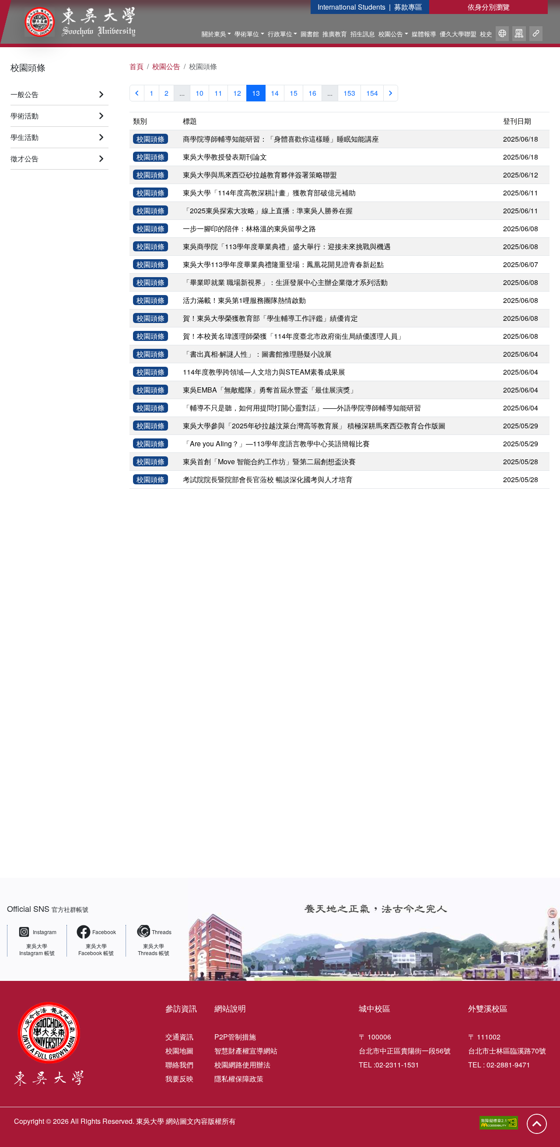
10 (199, 93)
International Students (351, 7)
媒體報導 (424, 33)
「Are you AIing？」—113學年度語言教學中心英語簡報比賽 (276, 443)
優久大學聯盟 (458, 33)
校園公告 (390, 33)
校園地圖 (179, 1051)
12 (237, 93)
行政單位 (280, 33)
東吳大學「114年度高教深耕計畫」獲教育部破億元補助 (269, 193)
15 (294, 93)
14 (275, 93)
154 (372, 93)
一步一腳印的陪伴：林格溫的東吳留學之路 (249, 228)
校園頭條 (28, 67)
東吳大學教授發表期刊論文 (225, 157)
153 (349, 93)
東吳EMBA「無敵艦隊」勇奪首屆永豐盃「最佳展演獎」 (270, 390)
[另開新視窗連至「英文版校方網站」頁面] (502, 35)
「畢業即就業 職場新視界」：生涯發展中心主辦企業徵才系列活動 (285, 282)
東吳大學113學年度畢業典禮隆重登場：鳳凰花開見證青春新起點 (283, 264)
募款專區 (408, 7)
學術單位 (246, 33)
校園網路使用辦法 (242, 1065)
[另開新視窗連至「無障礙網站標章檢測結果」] (499, 1123)
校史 (486, 33)
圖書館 (310, 33)
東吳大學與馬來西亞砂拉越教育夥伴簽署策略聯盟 (260, 175)
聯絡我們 (179, 1065)
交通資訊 (179, 1037)
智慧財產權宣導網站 (245, 1051)
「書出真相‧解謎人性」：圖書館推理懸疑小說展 (257, 354)
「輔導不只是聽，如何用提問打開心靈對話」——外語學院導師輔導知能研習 (302, 408)
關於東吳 (214, 33)
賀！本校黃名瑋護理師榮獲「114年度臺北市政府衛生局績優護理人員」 (294, 336)
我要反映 (179, 1079)
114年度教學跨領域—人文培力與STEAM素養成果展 (264, 372)
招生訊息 (362, 33)
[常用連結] (535, 35)
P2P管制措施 (235, 1037)
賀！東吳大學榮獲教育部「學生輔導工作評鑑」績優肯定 (270, 318)
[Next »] (390, 93)
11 (218, 93)
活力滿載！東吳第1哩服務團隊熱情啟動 (244, 300)
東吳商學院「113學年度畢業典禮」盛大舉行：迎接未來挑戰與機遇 (287, 246)
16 (312, 93)
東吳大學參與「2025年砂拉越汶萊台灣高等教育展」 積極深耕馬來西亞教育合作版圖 (314, 426)
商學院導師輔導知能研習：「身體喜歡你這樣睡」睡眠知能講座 (281, 139)
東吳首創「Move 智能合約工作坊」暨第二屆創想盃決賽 (269, 461)
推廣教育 (334, 33)
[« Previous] (137, 93)
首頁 (137, 66)
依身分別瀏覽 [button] (489, 7)
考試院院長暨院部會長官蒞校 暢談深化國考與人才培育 (268, 479)
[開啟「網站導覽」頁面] (518, 35)
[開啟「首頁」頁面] (73, 22)
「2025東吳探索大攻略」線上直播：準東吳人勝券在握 (268, 210)
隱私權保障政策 (238, 1079)
